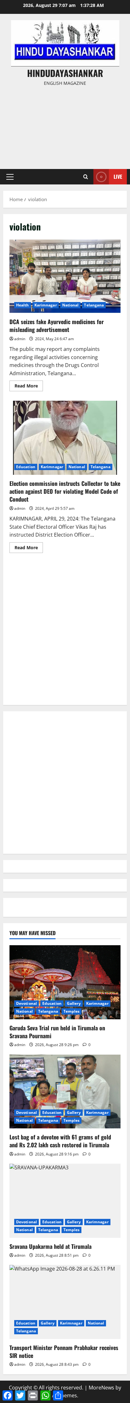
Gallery (74, 1003)
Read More (29, 386)
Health (22, 305)
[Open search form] (85, 177)
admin (19, 338)
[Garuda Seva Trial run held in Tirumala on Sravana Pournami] (65, 982)
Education (25, 466)
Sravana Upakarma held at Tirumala (50, 1246)
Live (118, 176)
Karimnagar (45, 305)
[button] (10, 176)
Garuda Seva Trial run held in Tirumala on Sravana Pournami (57, 1032)
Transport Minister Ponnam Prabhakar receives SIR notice (63, 1351)
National (70, 305)
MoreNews (101, 1387)
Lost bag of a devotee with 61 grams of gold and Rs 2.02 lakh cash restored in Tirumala (60, 1141)
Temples (71, 1011)
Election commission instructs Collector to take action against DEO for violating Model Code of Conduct (65, 438)
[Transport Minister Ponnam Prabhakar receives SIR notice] (65, 1302)
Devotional (26, 1003)
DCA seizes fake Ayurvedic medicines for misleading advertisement (65, 276)
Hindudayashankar (65, 73)
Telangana (94, 305)
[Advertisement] (65, 125)
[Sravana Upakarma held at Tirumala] (65, 1201)
